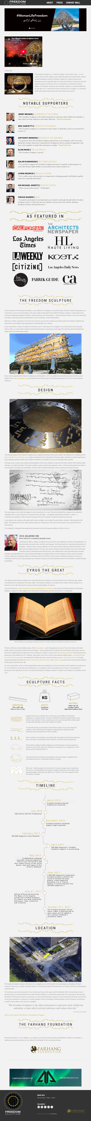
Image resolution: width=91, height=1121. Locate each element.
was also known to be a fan (69, 657)
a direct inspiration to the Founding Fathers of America (35, 588)
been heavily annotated (64, 653)
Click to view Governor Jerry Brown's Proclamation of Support (24, 1015)
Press (60, 2)
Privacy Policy (54, 1113)
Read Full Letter (65, 145)
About (50, 2)
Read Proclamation (64, 119)
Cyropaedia (39, 648)
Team (53, 1098)
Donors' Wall (73, 2)
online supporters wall (20, 378)
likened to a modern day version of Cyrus (37, 660)
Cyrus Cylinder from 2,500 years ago (16, 457)
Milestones (41, 1098)
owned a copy (58, 660)
